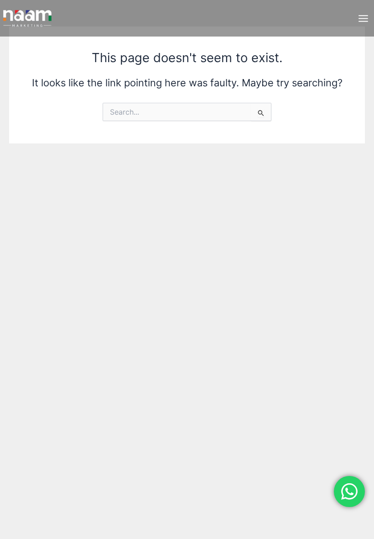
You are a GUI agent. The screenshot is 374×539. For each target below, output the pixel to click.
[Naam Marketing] (27, 18)
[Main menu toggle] (363, 18)
